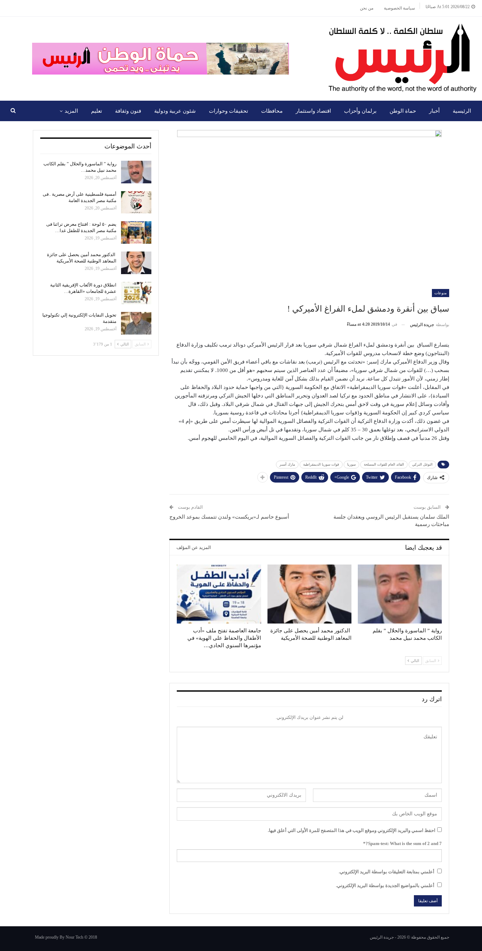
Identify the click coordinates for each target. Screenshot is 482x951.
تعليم (96, 111)
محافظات (272, 111)
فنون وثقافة (128, 111)
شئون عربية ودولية (175, 111)
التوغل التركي (422, 464)
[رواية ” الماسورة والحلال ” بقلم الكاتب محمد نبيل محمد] (400, 594)
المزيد (71, 111)
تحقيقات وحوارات (228, 111)
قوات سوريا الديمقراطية (321, 464)
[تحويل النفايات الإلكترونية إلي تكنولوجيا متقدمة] (136, 323)
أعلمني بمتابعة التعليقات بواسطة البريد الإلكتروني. (386, 871)
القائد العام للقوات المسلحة (384, 464)
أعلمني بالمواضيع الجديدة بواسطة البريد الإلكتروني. (385, 885)
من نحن (366, 8)
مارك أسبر (287, 464)
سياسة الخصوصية (399, 8)
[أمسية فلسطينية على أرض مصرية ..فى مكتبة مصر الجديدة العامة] (136, 202)
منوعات (440, 293)
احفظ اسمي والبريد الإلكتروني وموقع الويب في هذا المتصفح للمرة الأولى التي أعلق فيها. (351, 830)
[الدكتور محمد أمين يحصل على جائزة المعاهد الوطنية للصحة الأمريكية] (309, 594)
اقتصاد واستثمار (313, 111)
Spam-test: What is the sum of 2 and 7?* (402, 843)
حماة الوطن (403, 111)
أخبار (434, 111)
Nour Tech (74, 937)
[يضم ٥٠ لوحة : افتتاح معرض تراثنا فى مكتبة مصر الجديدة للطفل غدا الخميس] (136, 232)
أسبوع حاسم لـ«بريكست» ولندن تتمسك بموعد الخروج (229, 517)
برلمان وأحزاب (360, 111)
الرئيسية (462, 111)
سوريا (351, 464)
